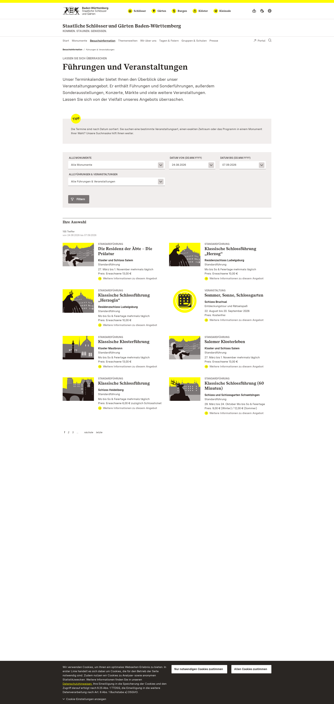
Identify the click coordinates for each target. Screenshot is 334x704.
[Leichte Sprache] (254, 11)
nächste (88, 432)
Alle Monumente (80, 157)
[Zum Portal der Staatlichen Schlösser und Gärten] (85, 11)
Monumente (79, 40)
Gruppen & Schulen (194, 40)
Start (66, 40)
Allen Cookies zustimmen (250, 669)
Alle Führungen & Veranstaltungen (93, 174)
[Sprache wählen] (270, 11)
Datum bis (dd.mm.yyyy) (235, 157)
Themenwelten (127, 40)
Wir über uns (148, 40)
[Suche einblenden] (269, 40)
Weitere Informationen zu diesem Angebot (130, 278)
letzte (99, 432)
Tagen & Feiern (169, 40)
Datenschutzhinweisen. (77, 683)
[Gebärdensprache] (262, 11)
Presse (213, 40)
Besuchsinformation (102, 40)
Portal (261, 40)
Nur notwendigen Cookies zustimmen (198, 669)
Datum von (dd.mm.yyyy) (186, 157)
